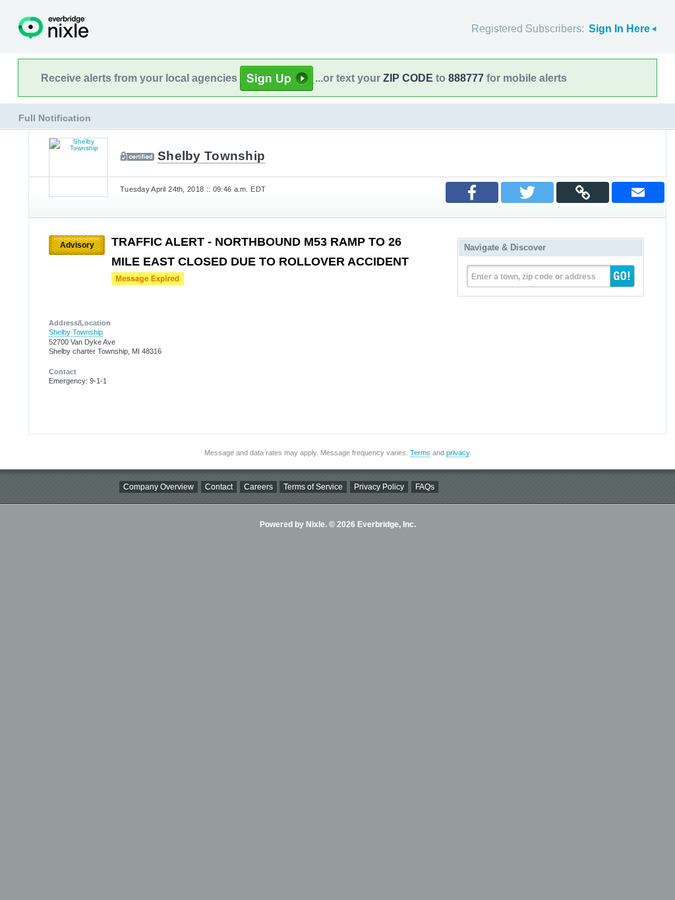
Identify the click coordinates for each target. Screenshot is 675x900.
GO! (622, 276)
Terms (420, 453)
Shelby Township (211, 156)
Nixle (53, 27)
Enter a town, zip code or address (533, 276)
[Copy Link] (582, 192)
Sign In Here (619, 28)
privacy (457, 453)
